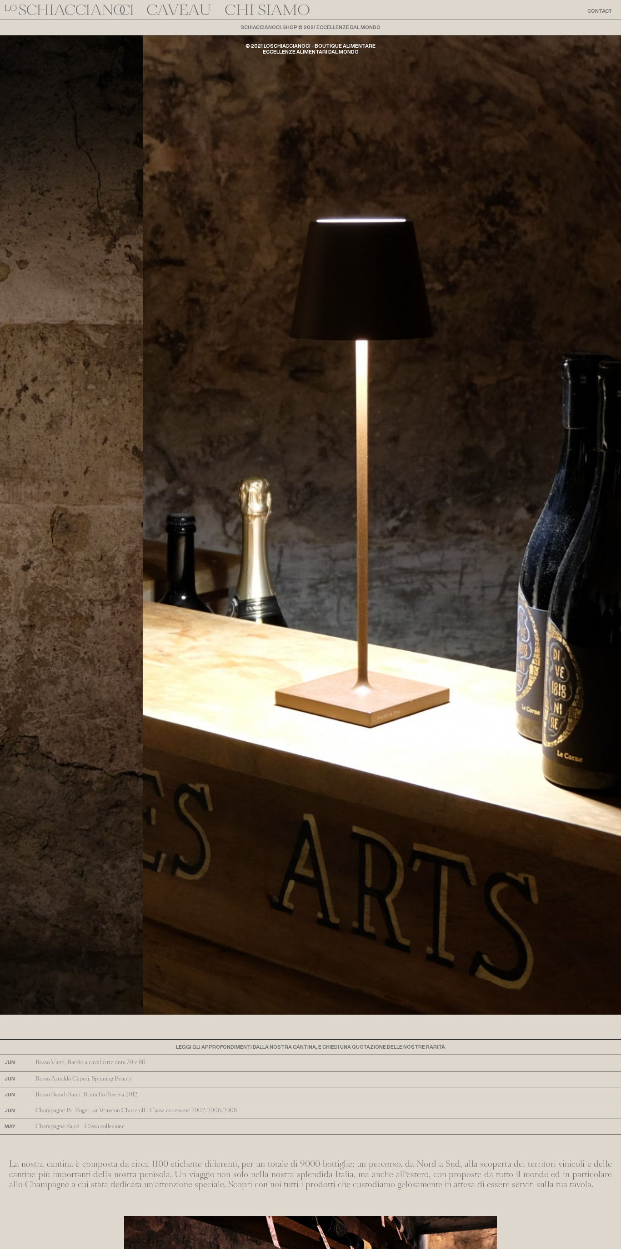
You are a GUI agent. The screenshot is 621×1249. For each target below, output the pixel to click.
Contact (599, 11)
